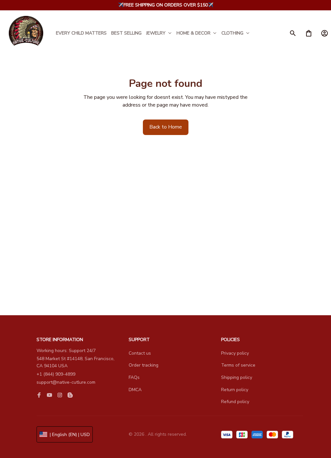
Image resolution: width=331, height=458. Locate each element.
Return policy (234, 390)
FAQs (134, 377)
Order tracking (143, 365)
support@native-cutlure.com (66, 382)
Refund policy (235, 402)
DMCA (135, 390)
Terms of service (238, 365)
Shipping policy (236, 377)
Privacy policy (235, 353)
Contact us (140, 353)
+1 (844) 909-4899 (56, 374)
